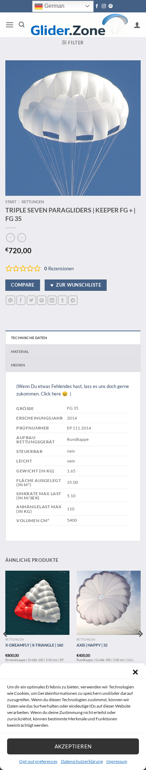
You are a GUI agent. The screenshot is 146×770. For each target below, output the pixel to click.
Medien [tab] (18, 365)
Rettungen (33, 201)
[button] (135, 672)
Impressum (116, 761)
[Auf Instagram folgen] (104, 6)
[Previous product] (21, 237)
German (53, 6)
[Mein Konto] (137, 25)
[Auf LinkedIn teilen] (52, 300)
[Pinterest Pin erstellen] (41, 300)
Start (10, 201)
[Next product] (10, 237)
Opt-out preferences (38, 761)
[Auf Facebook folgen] (97, 6)
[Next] (140, 648)
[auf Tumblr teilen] (62, 300)
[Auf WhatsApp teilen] (10, 300)
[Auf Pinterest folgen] (110, 6)
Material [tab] (20, 351)
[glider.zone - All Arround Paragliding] (79, 25)
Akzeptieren (73, 746)
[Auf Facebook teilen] (21, 300)
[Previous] (5, 648)
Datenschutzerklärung (82, 761)
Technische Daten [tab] (29, 338)
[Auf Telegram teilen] (73, 300)
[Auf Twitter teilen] (31, 300)
